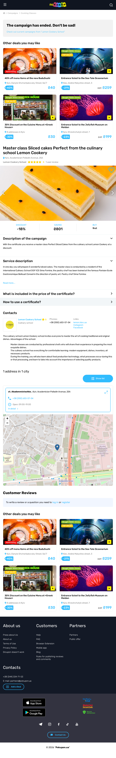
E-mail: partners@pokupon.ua (17, 681)
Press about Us (10, 635)
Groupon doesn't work (13, 652)
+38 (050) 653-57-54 (23, 398)
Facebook (78, 327)
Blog (38, 652)
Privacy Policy (10, 648)
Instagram (78, 325)
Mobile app (41, 648)
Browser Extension (45, 643)
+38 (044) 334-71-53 (13, 676)
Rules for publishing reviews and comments (49, 658)
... (9, 283)
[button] (57, 447)
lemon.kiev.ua (80, 322)
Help (38, 635)
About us (7, 639)
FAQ (38, 639)
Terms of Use (9, 643)
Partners (73, 635)
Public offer (75, 639)
